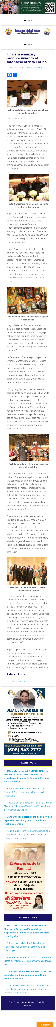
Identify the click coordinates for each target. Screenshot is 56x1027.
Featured (36, 681)
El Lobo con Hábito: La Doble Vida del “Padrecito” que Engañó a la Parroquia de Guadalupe (24, 792)
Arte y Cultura (24, 681)
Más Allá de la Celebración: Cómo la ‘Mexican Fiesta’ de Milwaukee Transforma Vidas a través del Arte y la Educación (28, 806)
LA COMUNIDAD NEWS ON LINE (28, 31)
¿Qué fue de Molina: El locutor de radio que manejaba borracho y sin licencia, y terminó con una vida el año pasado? (27, 834)
